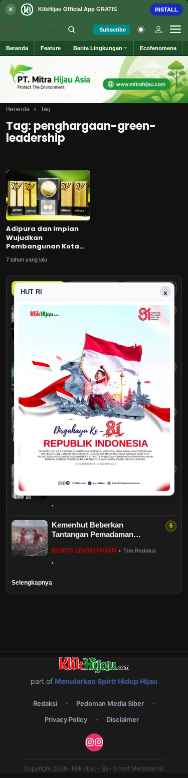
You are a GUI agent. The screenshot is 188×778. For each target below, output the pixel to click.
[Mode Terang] (141, 30)
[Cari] (71, 30)
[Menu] (175, 30)
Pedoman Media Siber (110, 703)
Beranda (18, 109)
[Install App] (94, 9)
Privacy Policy (66, 719)
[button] (100, 48)
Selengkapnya (32, 582)
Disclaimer (122, 719)
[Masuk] (158, 30)
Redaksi (45, 703)
